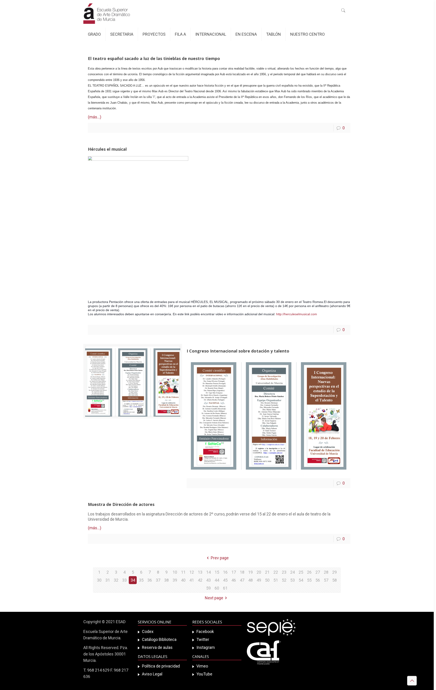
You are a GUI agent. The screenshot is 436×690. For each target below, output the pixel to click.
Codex (148, 631)
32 (116, 580)
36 (149, 580)
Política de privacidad (161, 666)
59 (208, 588)
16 (225, 572)
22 (275, 572)
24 (292, 572)
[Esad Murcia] (106, 13)
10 (175, 572)
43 (208, 580)
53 (292, 580)
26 (309, 572)
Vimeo (202, 666)
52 (284, 580)
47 (242, 580)
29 (334, 572)
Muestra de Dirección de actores (121, 504)
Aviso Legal (152, 674)
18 (242, 572)
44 (217, 580)
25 (301, 572)
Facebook (205, 631)
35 (141, 580)
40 (183, 580)
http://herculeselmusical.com (296, 314)
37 (158, 580)
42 (200, 580)
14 (208, 572)
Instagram (205, 647)
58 (334, 580)
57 (326, 580)
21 (267, 572)
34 (133, 580)
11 (183, 572)
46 (233, 580)
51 (275, 580)
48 (250, 580)
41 (191, 580)
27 (317, 572)
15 (217, 572)
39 (175, 580)
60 (217, 588)
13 (200, 572)
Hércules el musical (107, 149)
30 (99, 580)
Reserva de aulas (157, 647)
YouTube (204, 674)
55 (309, 580)
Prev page (220, 557)
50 (267, 580)
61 (225, 588)
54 (301, 580)
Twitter (202, 639)
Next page (214, 597)
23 (284, 572)
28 (326, 572)
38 (166, 580)
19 (250, 572)
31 (107, 580)
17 (233, 572)
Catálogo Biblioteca (159, 639)
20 (259, 572)
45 (225, 580)
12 (191, 572)
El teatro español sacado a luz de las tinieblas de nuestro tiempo (154, 58)
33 (124, 580)
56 (317, 580)
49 (259, 580)
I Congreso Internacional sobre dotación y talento (238, 351)
